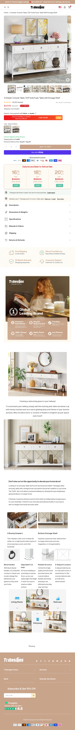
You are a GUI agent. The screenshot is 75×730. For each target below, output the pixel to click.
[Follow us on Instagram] (49, 661)
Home (6, 12)
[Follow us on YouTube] (57, 661)
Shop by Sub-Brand (47, 679)
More (6, 679)
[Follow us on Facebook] (40, 661)
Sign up (47, 199)
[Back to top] (67, 716)
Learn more (51, 192)
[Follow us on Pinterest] (53, 661)
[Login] (65, 7)
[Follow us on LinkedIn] (65, 661)
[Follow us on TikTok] (61, 661)
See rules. (60, 199)
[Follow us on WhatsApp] (36, 661)
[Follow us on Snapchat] (69, 661)
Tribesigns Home (11, 670)
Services (43, 670)
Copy (58, 117)
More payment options (38, 157)
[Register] (33, 695)
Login (54, 199)
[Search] (8, 7)
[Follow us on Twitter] (44, 661)
